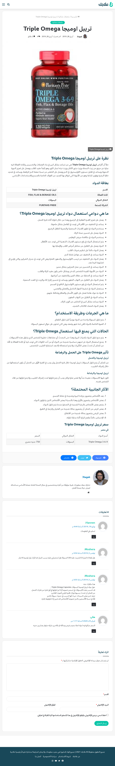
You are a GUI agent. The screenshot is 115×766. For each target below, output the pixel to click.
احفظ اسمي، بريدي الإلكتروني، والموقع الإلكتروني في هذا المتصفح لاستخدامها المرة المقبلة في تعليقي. (71, 715)
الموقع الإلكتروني (49, 704)
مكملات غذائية (63, 16)
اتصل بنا (38, 756)
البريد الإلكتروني (102, 704)
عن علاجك (76, 756)
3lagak (79, 36)
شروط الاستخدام (64, 756)
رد (94, 536)
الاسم (106, 694)
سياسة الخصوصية (50, 756)
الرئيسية (74, 16)
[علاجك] (105, 4)
